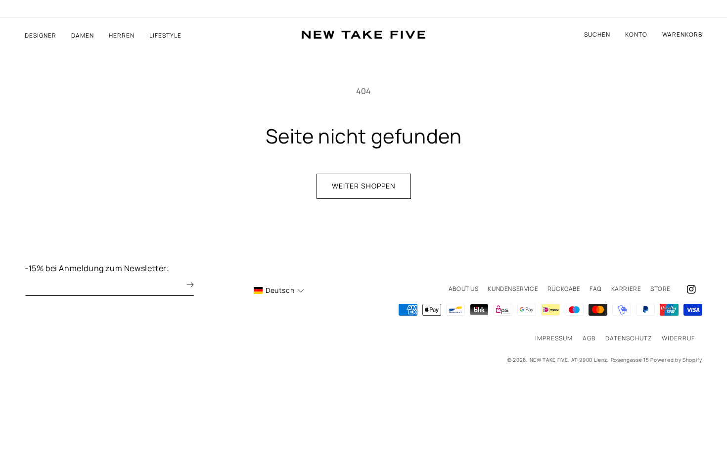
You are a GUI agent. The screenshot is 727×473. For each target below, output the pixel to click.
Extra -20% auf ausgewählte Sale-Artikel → (364, 8)
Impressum (554, 338)
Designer (40, 36)
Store (660, 288)
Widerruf (678, 338)
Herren (122, 36)
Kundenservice (513, 288)
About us (464, 288)
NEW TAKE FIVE (549, 359)
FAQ (596, 288)
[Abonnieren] (183, 284)
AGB (589, 338)
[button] (682, 34)
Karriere (626, 288)
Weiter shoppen (364, 185)
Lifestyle (165, 36)
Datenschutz (628, 338)
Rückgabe (564, 288)
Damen (82, 36)
